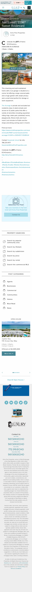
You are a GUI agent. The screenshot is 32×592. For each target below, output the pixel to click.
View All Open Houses (15, 380)
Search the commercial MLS (18, 264)
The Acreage (6, 105)
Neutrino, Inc (7, 563)
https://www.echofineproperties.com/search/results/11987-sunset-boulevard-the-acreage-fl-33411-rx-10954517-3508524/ (16, 132)
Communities (12, 295)
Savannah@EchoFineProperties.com (14, 145)
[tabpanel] (16, 340)
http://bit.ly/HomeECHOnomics (12, 155)
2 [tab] (14, 372)
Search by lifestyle (14, 247)
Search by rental (13, 260)
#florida (4, 165)
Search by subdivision (15, 251)
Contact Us (16, 214)
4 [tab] (17, 372)
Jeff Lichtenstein (23, 563)
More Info (8, 353)
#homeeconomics (8, 175)
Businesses (11, 286)
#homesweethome (12, 167)
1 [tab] (13, 372)
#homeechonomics (8, 172)
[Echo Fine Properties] (16, 10)
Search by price (13, 256)
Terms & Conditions (16, 568)
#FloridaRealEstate (16, 162)
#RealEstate (6, 162)
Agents (10, 281)
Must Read (11, 304)
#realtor (10, 165)
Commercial (11, 290)
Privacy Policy (21, 566)
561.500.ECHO (16, 439)
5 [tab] (18, 372)
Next (29, 372)
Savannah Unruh (13, 140)
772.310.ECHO (16, 449)
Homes (10, 299)
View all (27, 2)
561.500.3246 (24, 7)
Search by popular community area (14, 241)
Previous (2, 372)
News (9, 308)
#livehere (27, 162)
